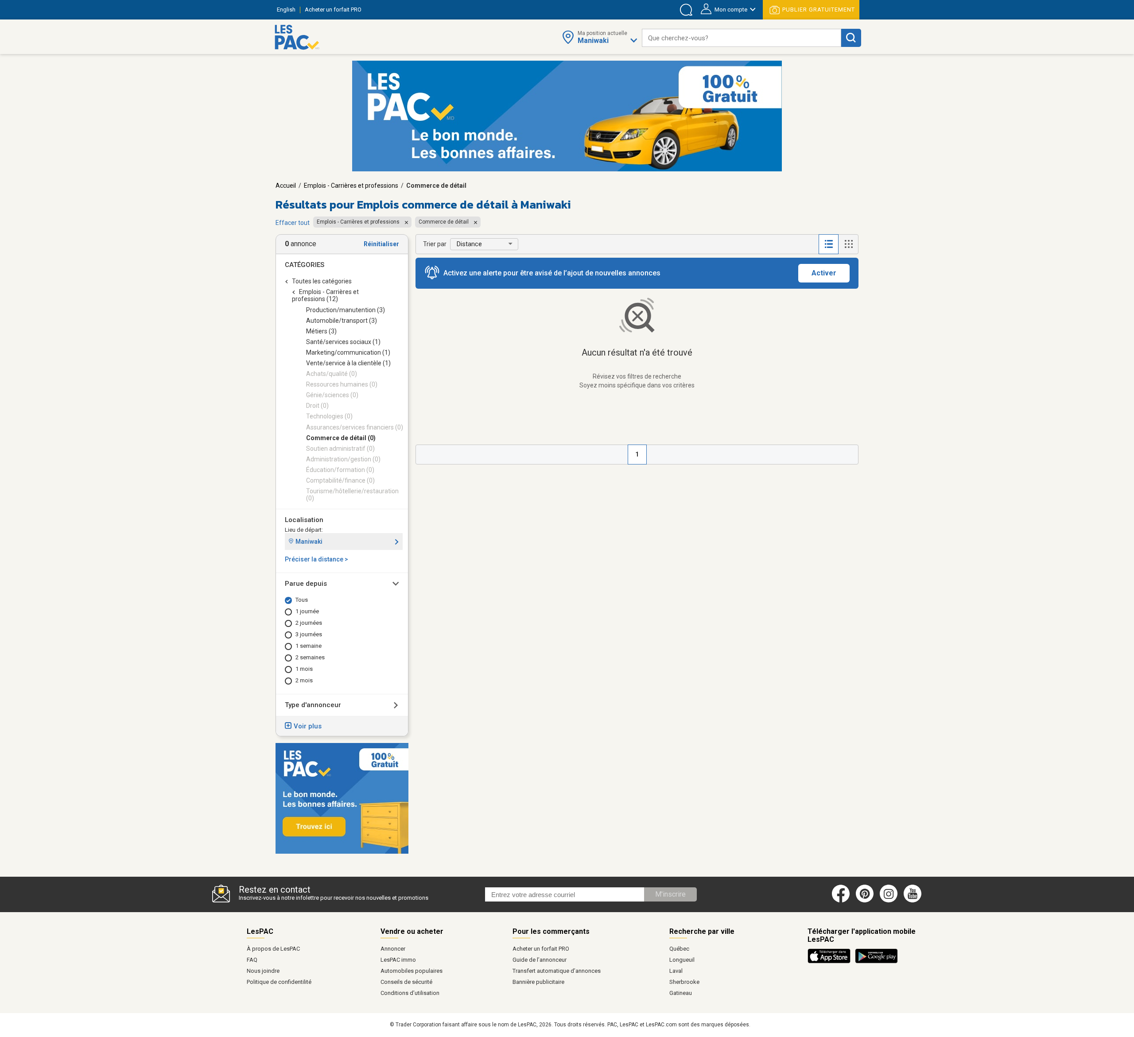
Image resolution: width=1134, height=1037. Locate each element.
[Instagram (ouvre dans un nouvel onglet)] (889, 901)
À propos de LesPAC (273, 948)
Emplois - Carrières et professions (351, 185)
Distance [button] (469, 244)
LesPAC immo (398, 959)
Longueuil (682, 959)
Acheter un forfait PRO (541, 948)
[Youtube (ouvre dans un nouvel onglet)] (914, 901)
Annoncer (393, 948)
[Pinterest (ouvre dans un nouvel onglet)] (865, 901)
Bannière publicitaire (538, 982)
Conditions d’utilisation (410, 993)
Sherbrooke (684, 982)
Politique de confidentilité (279, 982)
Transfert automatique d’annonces (557, 970)
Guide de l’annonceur (540, 959)
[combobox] (741, 38)
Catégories (304, 265)
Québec (679, 948)
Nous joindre (263, 970)
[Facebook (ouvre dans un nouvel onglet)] (841, 901)
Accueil (286, 185)
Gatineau (680, 993)
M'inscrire (670, 894)
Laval (676, 970)
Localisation (304, 520)
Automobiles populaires (412, 970)
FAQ (252, 959)
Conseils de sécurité (406, 982)
